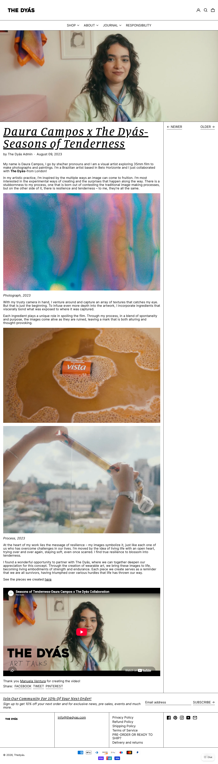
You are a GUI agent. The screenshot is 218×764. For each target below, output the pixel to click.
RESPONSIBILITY (138, 25)
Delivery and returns (127, 742)
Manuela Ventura (33, 681)
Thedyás (19, 755)
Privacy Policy (122, 717)
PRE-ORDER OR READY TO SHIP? (132, 736)
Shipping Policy (124, 726)
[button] (206, 10)
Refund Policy (122, 722)
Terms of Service (125, 730)
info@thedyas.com (72, 717)
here (48, 579)
